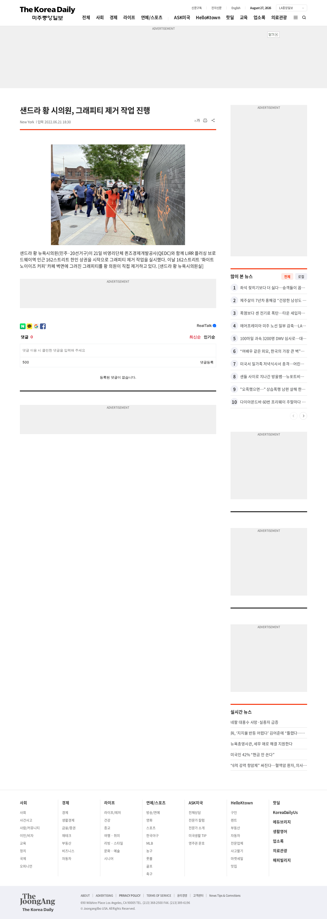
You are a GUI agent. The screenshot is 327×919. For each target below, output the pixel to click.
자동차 (66, 858)
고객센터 (198, 895)
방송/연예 (153, 812)
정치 (23, 850)
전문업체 (237, 843)
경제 (114, 17)
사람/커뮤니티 (30, 827)
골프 (149, 866)
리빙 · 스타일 (113, 843)
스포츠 (151, 827)
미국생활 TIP (198, 835)
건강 (107, 820)
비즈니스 (68, 850)
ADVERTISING (104, 895)
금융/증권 (69, 827)
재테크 (66, 835)
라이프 (129, 17)
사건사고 (26, 820)
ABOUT (85, 895)
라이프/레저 (112, 812)
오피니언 (26, 866)
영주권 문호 (197, 843)
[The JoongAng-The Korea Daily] (37, 902)
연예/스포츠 (152, 17)
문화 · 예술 (112, 850)
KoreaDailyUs (285, 812)
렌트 (234, 820)
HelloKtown (208, 17)
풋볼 (149, 858)
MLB (149, 843)
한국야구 (152, 835)
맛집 (234, 866)
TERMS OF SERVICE (159, 895)
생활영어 (280, 831)
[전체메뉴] (296, 17)
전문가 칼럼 (197, 820)
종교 (107, 827)
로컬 (301, 276)
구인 (234, 812)
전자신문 (216, 8)
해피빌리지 (282, 860)
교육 (244, 17)
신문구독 (197, 8)
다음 (303, 416)
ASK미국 (182, 17)
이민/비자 (27, 835)
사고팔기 (237, 850)
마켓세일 (237, 858)
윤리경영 (182, 895)
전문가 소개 (197, 827)
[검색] (304, 17)
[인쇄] (205, 120)
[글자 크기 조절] (197, 120)
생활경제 (68, 820)
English (235, 8)
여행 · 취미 (112, 835)
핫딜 (230, 17)
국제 (23, 858)
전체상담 (195, 812)
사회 (100, 17)
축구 (149, 873)
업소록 (259, 17)
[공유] (213, 120)
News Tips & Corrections (224, 895)
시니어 (108, 858)
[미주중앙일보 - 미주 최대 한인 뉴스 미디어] (47, 13)
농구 (149, 850)
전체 (86, 17)
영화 (149, 820)
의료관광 (279, 17)
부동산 (66, 843)
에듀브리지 (282, 822)
